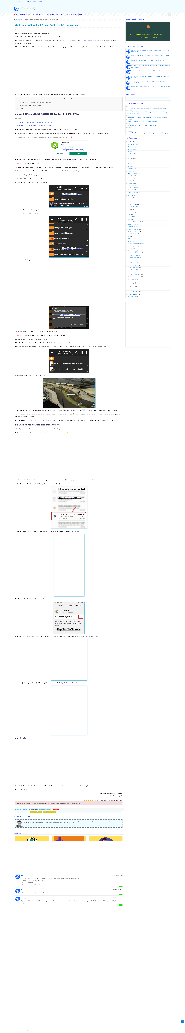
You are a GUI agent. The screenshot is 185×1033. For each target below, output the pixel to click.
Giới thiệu (139, 1004)
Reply (121, 886)
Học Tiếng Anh (133, 204)
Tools (129, 289)
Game (129, 163)
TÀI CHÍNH (74, 14)
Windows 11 (133, 279)
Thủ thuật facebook (135, 257)
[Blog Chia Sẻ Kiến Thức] (25, 8)
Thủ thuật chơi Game (135, 253)
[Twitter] (150, 1030)
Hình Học (132, 286)
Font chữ (130, 161)
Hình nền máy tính (132, 173)
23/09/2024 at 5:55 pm (117, 875)
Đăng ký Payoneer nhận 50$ (62, 1007)
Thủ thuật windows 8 (135, 276)
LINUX (129, 214)
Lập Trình (130, 212)
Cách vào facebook (133, 144)
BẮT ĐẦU (51, 14)
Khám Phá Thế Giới (133, 192)
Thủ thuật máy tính (133, 267)
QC (128, 236)
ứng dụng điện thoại (51, 812)
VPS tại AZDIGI (167, 1030)
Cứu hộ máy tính (134, 269)
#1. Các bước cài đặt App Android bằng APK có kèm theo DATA (34, 102)
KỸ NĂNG (66, 14)
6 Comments (43, 29)
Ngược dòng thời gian (133, 224)
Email (17, 985)
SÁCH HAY (130, 239)
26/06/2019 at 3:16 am (117, 928)
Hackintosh (131, 171)
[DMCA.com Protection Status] (146, 1024)
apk (44, 812)
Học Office (130, 183)
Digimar (23, 928)
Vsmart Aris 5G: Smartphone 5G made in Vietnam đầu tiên (110, 1008)
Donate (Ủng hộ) (141, 1014)
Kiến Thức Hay (131, 197)
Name (17, 980)
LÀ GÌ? (46, 14)
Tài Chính (130, 248)
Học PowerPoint (134, 187)
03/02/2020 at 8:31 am (117, 897)
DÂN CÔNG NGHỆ (38, 14)
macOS (130, 219)
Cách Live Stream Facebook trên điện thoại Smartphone (35, 122)
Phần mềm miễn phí (133, 231)
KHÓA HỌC (131, 195)
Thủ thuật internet (132, 265)
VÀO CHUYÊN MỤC (21, 14)
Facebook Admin (61, 1009)
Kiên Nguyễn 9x (59, 1004)
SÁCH (29, 14)
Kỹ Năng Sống (133, 206)
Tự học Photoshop (132, 294)
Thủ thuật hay (18, 19)
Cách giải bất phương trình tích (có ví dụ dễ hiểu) (107, 1017)
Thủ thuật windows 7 (135, 274)
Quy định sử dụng (141, 1011)
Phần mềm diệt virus (133, 229)
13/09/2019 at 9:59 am (117, 918)
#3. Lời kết (20, 108)
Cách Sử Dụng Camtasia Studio (137, 243)
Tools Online (28, 1)
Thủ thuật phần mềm (135, 260)
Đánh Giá (130, 159)
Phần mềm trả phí (134, 233)
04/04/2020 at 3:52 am (117, 889)
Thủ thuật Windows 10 (135, 272)
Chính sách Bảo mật (142, 1021)
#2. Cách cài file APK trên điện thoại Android (29, 105)
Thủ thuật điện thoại (135, 255)
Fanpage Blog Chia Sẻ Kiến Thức (65, 1012)
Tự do (131, 180)
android (39, 812)
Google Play (90, 40)
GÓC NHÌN (59, 14)
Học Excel (132, 185)
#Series (34, 1)
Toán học (130, 282)
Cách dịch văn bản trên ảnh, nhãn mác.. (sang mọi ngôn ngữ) (31, 866)
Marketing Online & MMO (134, 221)
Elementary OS (133, 216)
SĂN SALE (82, 14)
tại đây (50, 137)
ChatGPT (40, 1)
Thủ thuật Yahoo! (134, 262)
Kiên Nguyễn (20, 29)
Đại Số (131, 284)
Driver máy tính (133, 156)
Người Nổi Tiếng (132, 226)
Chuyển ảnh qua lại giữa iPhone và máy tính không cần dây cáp (105, 866)
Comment (18, 965)
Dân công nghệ (132, 149)
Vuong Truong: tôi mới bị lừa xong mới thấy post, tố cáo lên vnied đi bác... (150, 60)
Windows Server (132, 296)
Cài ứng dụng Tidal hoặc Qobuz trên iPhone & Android (66, 866)
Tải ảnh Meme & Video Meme (135, 246)
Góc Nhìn (130, 168)
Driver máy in (133, 153)
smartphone (33, 812)
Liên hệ (138, 1008)
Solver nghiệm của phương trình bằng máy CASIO (107, 1004)
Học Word (132, 190)
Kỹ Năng (130, 200)
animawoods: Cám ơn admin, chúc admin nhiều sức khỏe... (146, 71)
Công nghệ (132, 175)
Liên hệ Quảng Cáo (141, 1017)
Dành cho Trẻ (133, 202)
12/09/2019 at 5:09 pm (117, 908)
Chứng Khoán (131, 146)
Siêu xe (131, 178)
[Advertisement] (69, 60)
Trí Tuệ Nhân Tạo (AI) (133, 291)
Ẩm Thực (130, 142)
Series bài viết (131, 241)
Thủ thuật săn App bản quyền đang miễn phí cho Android (36, 125)
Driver (129, 151)
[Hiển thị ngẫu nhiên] (169, 14)
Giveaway (130, 166)
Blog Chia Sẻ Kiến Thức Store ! (148, 31)
